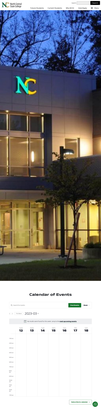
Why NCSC (70, 8)
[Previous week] (9, 314)
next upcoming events (68, 321)
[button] (95, 404)
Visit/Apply (82, 8)
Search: (74, 3)
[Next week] (12, 314)
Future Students (37, 8)
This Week (19, 313)
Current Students (55, 8)
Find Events (74, 305)
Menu (96, 8)
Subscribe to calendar (79, 402)
